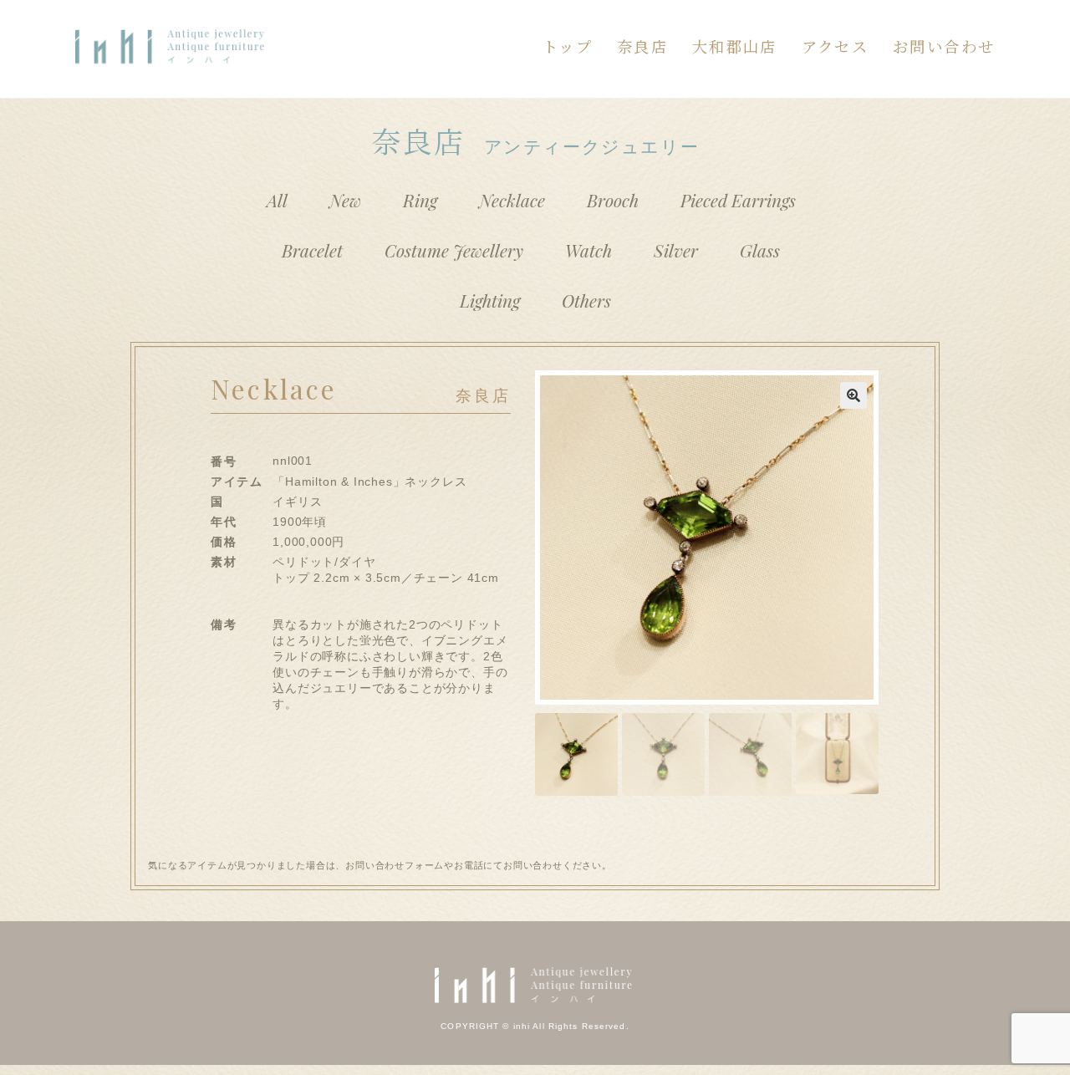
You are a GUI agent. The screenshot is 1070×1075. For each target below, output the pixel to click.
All (277, 199)
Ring (420, 199)
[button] (853, 395)
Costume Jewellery (454, 250)
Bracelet (312, 250)
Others (586, 300)
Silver (676, 250)
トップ (568, 46)
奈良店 (642, 46)
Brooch (613, 199)
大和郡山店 (734, 46)
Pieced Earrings (738, 199)
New (345, 199)
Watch (588, 250)
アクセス (835, 46)
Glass (760, 250)
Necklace (512, 199)
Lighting (490, 300)
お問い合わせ (944, 46)
